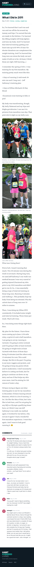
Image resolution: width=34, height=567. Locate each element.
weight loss (23, 21)
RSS (15, 562)
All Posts (4, 562)
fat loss (12, 21)
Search (10, 562)
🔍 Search (27, 4)
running (17, 21)
